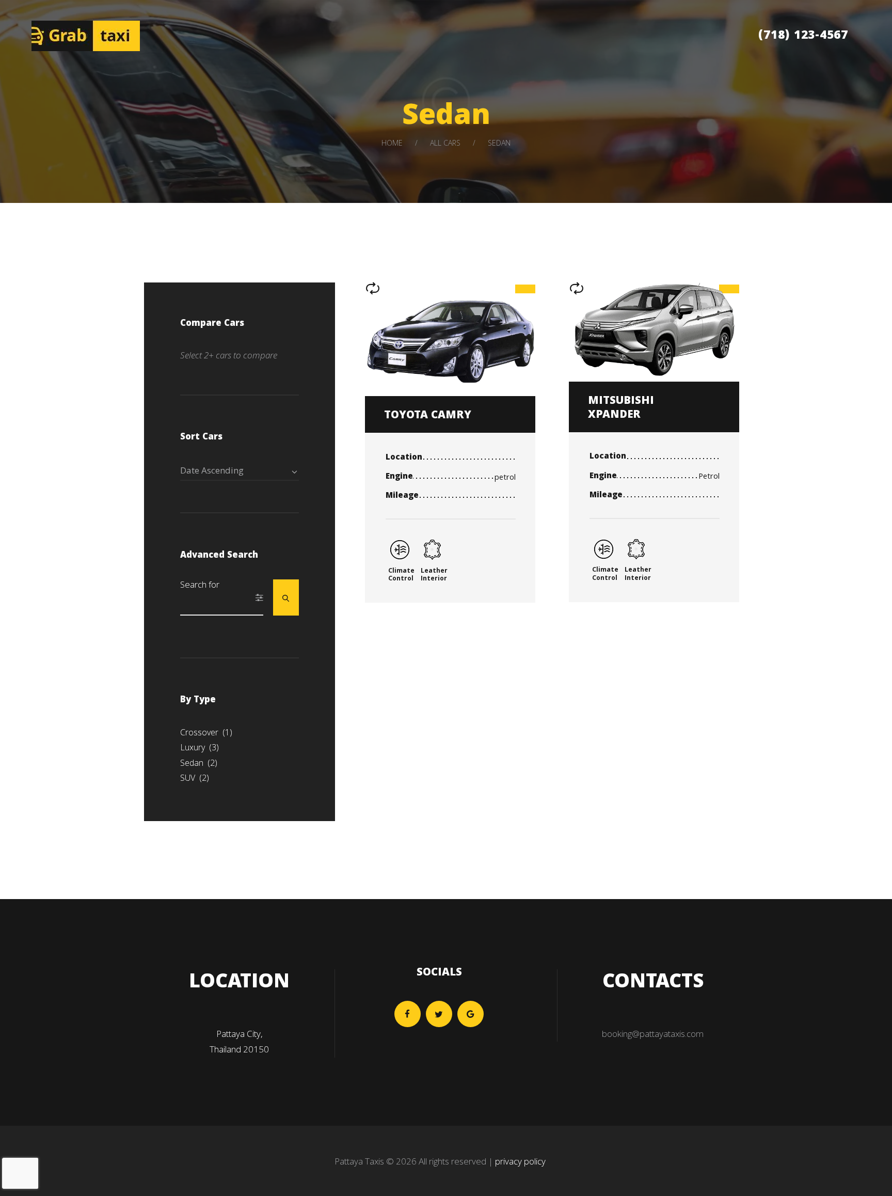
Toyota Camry (427, 416)
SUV (194, 777)
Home (392, 143)
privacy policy (520, 1161)
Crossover (206, 732)
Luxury (199, 747)
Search (286, 597)
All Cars (445, 143)
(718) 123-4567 (803, 36)
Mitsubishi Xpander (621, 408)
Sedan (198, 762)
